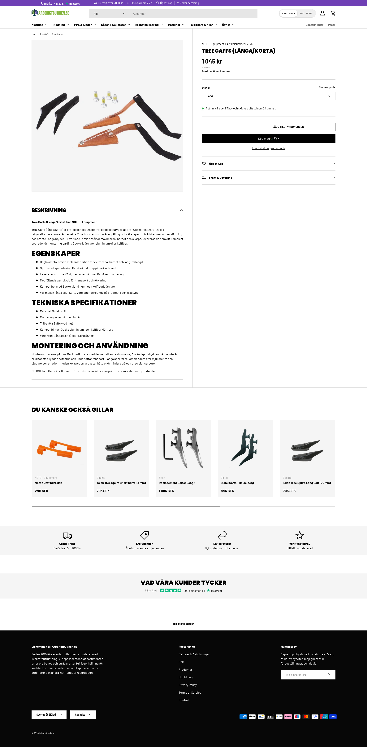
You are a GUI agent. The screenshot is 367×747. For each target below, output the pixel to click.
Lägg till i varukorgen (288, 126)
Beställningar (314, 24)
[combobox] (173, 13)
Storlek (206, 87)
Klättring (37, 24)
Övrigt (226, 24)
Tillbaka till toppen (183, 623)
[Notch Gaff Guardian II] (59, 447)
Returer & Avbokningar (194, 654)
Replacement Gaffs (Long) (177, 482)
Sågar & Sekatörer (113, 24)
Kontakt (184, 700)
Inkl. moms (306, 13)
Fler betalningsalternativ (268, 148)
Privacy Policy (188, 685)
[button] (333, 13)
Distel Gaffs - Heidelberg (237, 482)
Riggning (59, 24)
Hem (34, 34)
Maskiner (174, 24)
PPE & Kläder (83, 24)
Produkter (185, 669)
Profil (331, 24)
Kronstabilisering (147, 24)
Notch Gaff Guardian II (49, 482)
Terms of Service (190, 692)
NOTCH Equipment (213, 44)
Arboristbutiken (46, 733)
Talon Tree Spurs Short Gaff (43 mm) (121, 482)
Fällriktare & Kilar (201, 24)
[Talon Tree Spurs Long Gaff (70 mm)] (307, 447)
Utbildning (186, 677)
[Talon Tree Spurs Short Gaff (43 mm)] (121, 447)
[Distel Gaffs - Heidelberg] (245, 447)
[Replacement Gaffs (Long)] (183, 447)
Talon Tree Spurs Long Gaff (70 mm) (307, 482)
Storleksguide (327, 87)
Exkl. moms (288, 13)
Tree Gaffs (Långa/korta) (51, 34)
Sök (181, 662)
